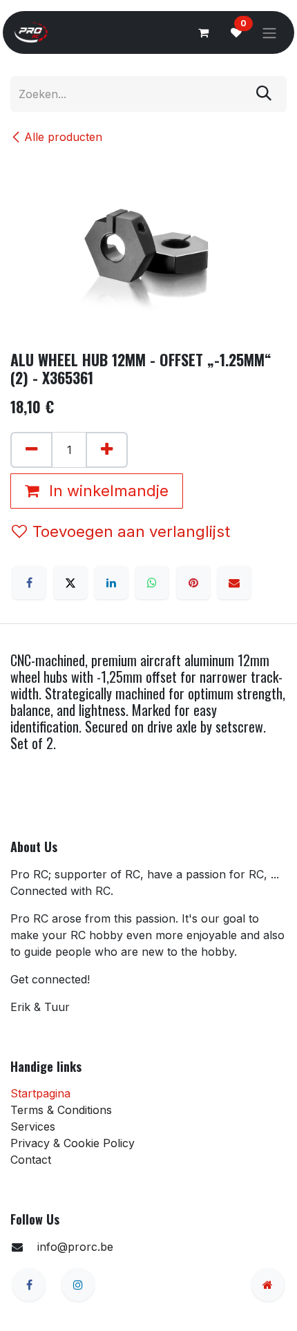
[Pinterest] (193, 582)
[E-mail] (234, 582)
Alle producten (63, 137)
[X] (70, 582)
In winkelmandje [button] (107, 491)
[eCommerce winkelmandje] (203, 32)
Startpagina (40, 1093)
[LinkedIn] (111, 582)
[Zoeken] (264, 94)
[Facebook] (29, 582)
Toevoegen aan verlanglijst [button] (131, 531)
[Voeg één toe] (107, 450)
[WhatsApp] (152, 582)
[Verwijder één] (31, 450)
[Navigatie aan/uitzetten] (269, 32)
